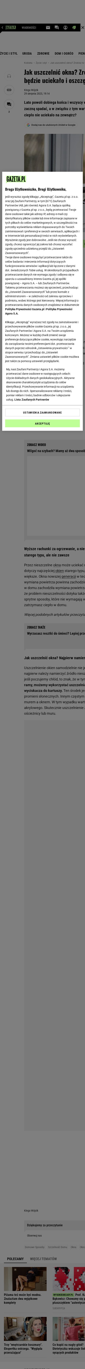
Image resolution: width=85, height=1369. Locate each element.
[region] (42, 301)
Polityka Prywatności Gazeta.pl (24, 309)
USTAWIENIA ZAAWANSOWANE (42, 412)
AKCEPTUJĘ (42, 423)
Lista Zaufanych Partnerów (31, 399)
